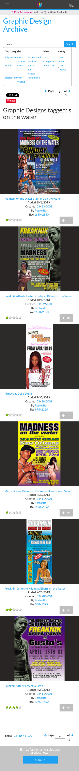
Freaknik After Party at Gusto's (23, 685)
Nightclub (10, 57)
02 (43, 304)
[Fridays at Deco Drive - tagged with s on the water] (39, 356)
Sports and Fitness (31, 69)
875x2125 (41, 409)
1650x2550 (41, 214)
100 (29, 735)
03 (38, 206)
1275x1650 (41, 701)
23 (43, 206)
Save (12, 100)
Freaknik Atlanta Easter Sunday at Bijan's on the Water (38, 296)
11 (43, 498)
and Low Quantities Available (39, 12)
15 (15, 735)
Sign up (40, 760)
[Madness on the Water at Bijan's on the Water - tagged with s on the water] (39, 161)
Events (19, 65)
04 (38, 304)
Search (70, 44)
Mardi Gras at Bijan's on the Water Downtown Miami (37, 491)
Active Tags (49, 65)
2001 (49, 206)
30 (20, 735)
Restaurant (11, 77)
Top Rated (63, 67)
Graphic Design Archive (27, 24)
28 (43, 401)
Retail (8, 65)
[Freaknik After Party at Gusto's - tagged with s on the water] (39, 648)
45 (24, 735)
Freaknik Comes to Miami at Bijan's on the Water (34, 588)
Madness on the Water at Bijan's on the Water (32, 198)
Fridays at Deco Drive (18, 393)
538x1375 (41, 604)
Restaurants (34, 77)
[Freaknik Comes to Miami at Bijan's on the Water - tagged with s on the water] (39, 551)
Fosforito (41, 210)
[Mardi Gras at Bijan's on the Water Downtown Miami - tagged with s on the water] (39, 453)
